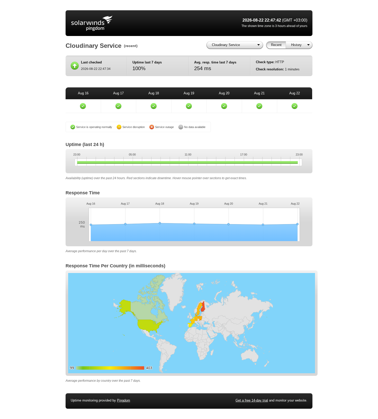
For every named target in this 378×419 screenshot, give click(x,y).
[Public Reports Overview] (135, 23)
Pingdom (123, 400)
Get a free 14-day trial (252, 400)
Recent (276, 45)
